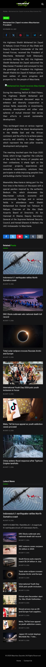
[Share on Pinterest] (20, 35)
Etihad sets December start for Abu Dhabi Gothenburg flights (30, 599)
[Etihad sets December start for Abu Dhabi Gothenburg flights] (10, 599)
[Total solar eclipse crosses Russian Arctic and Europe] (23, 336)
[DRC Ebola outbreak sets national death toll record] (23, 299)
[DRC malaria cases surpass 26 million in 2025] (10, 549)
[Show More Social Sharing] (40, 35)
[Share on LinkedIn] (27, 35)
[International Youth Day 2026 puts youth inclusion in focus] (23, 373)
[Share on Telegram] (34, 35)
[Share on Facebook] (6, 35)
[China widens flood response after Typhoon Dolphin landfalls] (23, 446)
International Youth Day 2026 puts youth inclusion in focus (30, 586)
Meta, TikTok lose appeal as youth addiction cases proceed (30, 624)
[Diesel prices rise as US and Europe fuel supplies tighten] (10, 612)
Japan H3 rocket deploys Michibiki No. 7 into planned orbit (30, 637)
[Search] (42, 4)
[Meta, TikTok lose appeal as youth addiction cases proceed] (23, 409)
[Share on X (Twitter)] (13, 35)
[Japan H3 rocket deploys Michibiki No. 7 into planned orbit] (10, 637)
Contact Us (28, 661)
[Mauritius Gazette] (23, 4)
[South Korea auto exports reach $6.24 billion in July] (10, 562)
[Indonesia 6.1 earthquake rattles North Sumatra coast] (23, 263)
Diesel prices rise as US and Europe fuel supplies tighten (30, 612)
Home (5, 11)
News (6, 18)
